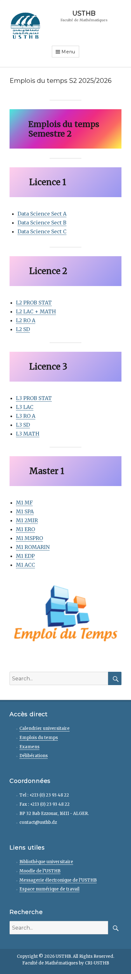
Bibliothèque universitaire (46, 861)
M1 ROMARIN (33, 547)
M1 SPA (25, 511)
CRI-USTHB (97, 963)
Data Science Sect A (41, 213)
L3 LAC (24, 407)
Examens (29, 747)
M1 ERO (25, 529)
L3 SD (23, 425)
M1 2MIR (27, 520)
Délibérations (33, 755)
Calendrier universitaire (44, 728)
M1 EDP (25, 556)
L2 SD (23, 329)
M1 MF (24, 502)
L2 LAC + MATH (36, 311)
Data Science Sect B (41, 222)
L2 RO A (25, 320)
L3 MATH (27, 433)
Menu (68, 52)
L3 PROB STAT (34, 398)
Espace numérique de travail (49, 889)
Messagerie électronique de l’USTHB (58, 880)
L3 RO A (25, 416)
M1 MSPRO (29, 538)
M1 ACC (25, 565)
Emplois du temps (38, 737)
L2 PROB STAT (34, 302)
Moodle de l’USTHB (39, 871)
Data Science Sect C (41, 231)
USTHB (83, 13)
